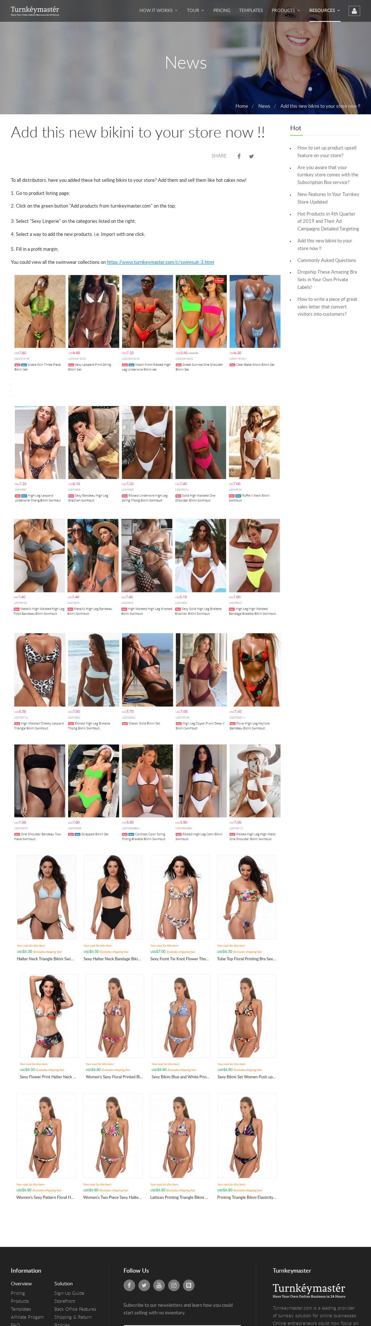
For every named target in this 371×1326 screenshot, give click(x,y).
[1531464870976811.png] (147, 1025)
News (264, 106)
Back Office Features (75, 1309)
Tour (193, 10)
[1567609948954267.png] (147, 792)
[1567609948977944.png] (147, 453)
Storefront (64, 1301)
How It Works (156, 10)
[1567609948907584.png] (147, 681)
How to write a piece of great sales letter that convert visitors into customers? (327, 307)
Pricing (221, 10)
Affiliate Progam (27, 1317)
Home (241, 106)
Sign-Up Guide (69, 1293)
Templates (251, 10)
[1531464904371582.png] (147, 1146)
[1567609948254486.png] (147, 569)
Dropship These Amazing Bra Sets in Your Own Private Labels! (327, 280)
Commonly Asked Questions (326, 260)
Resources (322, 10)
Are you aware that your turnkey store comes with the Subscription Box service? (327, 175)
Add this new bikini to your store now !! (320, 106)
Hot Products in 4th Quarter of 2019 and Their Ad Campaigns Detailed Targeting (328, 222)
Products (284, 10)
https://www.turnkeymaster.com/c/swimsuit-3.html (160, 262)
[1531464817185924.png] (147, 906)
